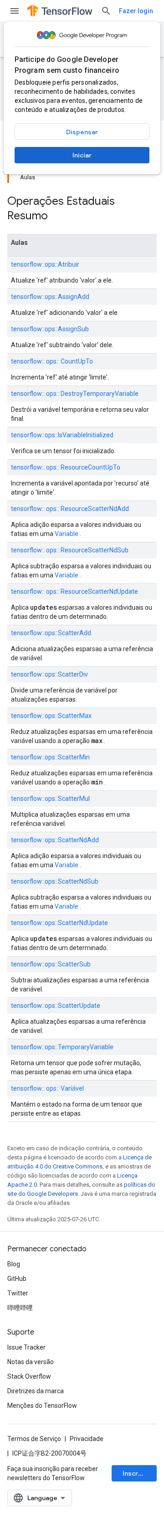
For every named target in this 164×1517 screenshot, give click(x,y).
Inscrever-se (140, 1473)
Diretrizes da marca (35, 1391)
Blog (13, 1264)
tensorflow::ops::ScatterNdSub (54, 881)
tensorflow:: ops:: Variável (47, 1088)
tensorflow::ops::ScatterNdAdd (55, 840)
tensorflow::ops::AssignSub (50, 329)
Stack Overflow (29, 1376)
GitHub (16, 1278)
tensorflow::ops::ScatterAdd (51, 633)
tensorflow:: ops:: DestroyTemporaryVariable (74, 393)
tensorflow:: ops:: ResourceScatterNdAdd (70, 508)
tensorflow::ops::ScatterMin (50, 757)
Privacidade (86, 1438)
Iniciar (82, 155)
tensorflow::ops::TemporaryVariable (62, 1047)
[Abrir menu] (14, 11)
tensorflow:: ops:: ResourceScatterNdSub (69, 550)
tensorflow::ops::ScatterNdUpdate (59, 922)
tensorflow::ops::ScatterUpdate (55, 1005)
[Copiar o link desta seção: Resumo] (60, 216)
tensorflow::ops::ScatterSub (51, 964)
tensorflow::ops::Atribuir (45, 264)
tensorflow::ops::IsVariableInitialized (62, 435)
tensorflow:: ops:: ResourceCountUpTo (65, 467)
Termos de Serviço (34, 1438)
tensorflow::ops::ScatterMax (51, 715)
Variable (66, 533)
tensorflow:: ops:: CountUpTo (52, 361)
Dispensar (82, 132)
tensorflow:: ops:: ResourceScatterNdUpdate (74, 591)
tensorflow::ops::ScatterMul (50, 798)
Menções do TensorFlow (42, 1405)
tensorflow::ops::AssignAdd (50, 296)
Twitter (17, 1293)
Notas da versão (30, 1361)
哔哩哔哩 (20, 1307)
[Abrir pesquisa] (106, 10)
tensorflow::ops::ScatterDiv (49, 674)
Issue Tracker (26, 1347)
